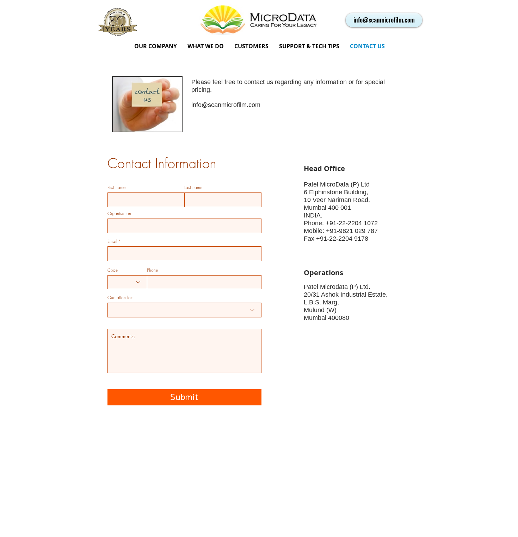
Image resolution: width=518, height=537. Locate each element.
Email (112, 241)
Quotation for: (120, 298)
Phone (152, 270)
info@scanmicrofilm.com (225, 104)
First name (116, 187)
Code (112, 270)
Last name (193, 187)
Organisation (119, 213)
